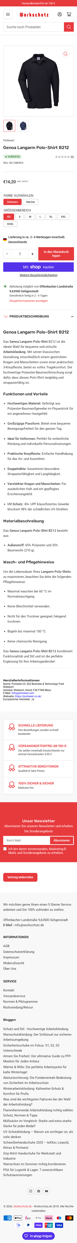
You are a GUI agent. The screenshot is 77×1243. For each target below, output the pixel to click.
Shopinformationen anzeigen (28, 301)
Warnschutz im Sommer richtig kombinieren (34, 1164)
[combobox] (38, 27)
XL (51, 216)
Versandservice (14, 996)
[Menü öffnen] (8, 14)
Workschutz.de (22, 1206)
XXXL (10, 224)
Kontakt (8, 990)
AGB (6, 946)
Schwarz (12, 202)
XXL (63, 216)
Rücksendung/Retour (18, 1007)
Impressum (11, 957)
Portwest (8, 140)
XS (8, 216)
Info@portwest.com (23, 693)
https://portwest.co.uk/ (28, 696)
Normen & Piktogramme (20, 1002)
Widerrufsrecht (13, 963)
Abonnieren (61, 840)
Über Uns (9, 969)
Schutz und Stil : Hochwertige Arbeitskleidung (35, 1029)
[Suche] (69, 26)
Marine (30, 202)
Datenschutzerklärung (18, 952)
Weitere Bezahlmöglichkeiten (39, 275)
